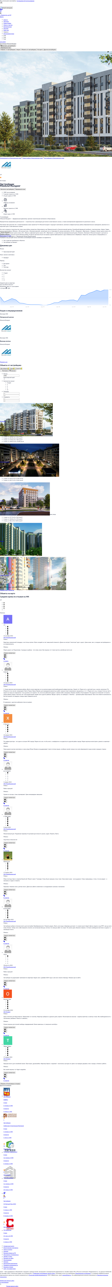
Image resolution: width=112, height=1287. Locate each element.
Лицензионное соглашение (83, 1273)
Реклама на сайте (8, 1258)
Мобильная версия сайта (7, 1280)
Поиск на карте (8, 1249)
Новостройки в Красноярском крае (33, 158)
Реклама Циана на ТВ (10, 1253)
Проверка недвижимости (11, 1265)
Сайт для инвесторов (10, 1268)
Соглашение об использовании (25, 1)
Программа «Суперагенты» (11, 1255)
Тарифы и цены (8, 1256)
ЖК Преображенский (10, 637)
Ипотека (6, 28)
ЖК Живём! (7, 1012)
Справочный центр (9, 1246)
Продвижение (7, 1260)
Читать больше (5, 232)
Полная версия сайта (12, 1286)
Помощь (6, 1262)
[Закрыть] (1, 3)
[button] (58, 252)
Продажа (6, 21)
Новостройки (7, 23)
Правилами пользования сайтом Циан (44, 1273)
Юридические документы (11, 1248)
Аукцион (6, 1251)
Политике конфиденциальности (38, 1275)
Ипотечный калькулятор (10, 1263)
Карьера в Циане (8, 1267)
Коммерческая (8, 27)
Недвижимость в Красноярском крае (10, 158)
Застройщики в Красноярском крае (54, 158)
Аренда (6, 20)
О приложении (4, 1282)
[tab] (3, 50)
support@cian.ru (66, 1275)
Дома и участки (8, 25)
